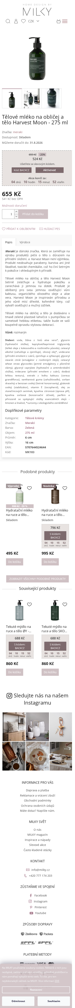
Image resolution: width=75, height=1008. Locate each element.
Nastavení (36, 989)
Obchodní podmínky (36, 805)
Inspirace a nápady (36, 844)
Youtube (39, 918)
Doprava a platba (36, 795)
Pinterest (39, 912)
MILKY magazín (36, 839)
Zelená (29, 437)
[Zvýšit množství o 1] (16, 209)
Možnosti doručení (14, 203)
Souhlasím (54, 1001)
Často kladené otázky (36, 854)
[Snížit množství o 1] (16, 214)
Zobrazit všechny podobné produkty (36, 587)
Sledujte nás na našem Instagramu (39, 706)
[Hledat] (8, 21)
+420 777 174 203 (39, 880)
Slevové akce (36, 849)
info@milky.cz (39, 874)
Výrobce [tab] (25, 240)
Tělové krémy (34, 427)
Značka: (12, 130)
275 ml (29, 442)
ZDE (57, 981)
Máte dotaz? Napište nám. (36, 815)
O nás (36, 834)
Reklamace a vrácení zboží (36, 800)
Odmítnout (18, 1001)
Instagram (39, 906)
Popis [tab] (8, 240)
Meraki (30, 432)
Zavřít (23, 222)
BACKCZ (20, 168)
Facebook (39, 900)
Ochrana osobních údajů (36, 810)
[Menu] (65, 21)
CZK (31, 21)
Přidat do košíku (33, 211)
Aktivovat (48, 168)
